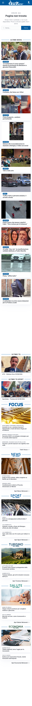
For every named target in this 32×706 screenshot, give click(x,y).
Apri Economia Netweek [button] (20, 663)
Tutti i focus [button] (24, 449)
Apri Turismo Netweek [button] (20, 581)
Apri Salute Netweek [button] (21, 622)
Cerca (26, 28)
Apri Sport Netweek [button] (21, 540)
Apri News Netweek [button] (21, 491)
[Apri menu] (3, 2)
